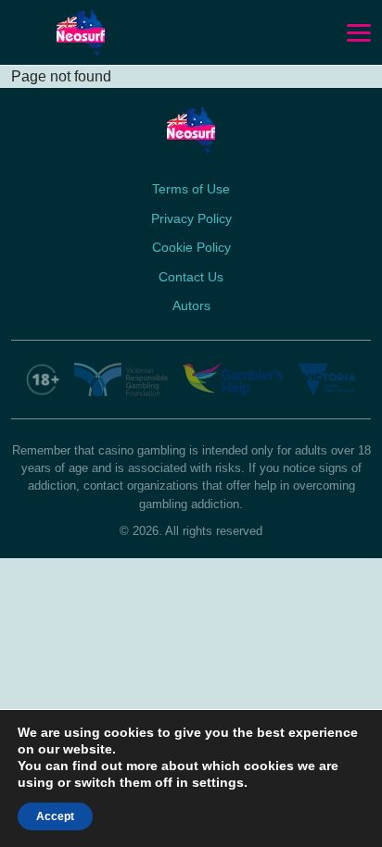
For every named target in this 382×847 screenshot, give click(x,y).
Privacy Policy (191, 218)
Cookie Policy (191, 247)
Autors (191, 305)
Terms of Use (191, 188)
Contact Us (191, 276)
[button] (359, 33)
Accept (55, 816)
